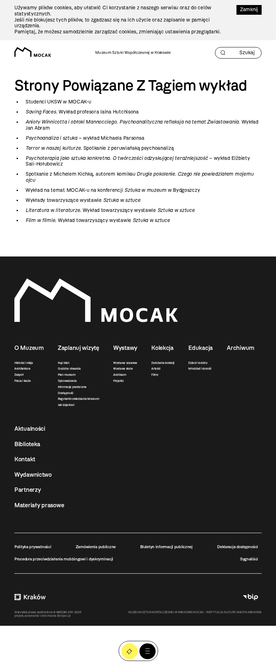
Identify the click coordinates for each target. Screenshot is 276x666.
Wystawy (125, 347)
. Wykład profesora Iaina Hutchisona (82, 112)
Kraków (30, 597)
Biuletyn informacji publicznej (166, 546)
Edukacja (200, 347)
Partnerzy (27, 489)
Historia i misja (23, 363)
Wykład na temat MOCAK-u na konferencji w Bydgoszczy (113, 190)
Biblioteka (27, 444)
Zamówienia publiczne (96, 546)
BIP (250, 597)
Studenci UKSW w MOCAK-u (58, 102)
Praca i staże (22, 381)
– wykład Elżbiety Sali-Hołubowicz (138, 161)
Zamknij (249, 9)
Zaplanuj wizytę (78, 347)
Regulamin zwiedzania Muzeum (78, 399)
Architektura (22, 368)
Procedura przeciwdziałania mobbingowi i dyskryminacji (63, 558)
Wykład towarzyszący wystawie (110, 210)
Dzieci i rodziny (198, 363)
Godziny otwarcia (69, 368)
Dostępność (65, 393)
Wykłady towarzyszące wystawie (83, 200)
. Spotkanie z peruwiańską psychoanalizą (100, 148)
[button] (147, 651)
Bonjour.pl (63, 616)
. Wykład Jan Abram (142, 125)
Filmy (154, 374)
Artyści (155, 368)
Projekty (118, 381)
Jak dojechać (66, 405)
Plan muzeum (66, 374)
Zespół (18, 374)
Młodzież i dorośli (199, 368)
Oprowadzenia (67, 381)
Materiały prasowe (39, 505)
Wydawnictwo (33, 474)
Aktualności (29, 428)
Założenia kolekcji (162, 363)
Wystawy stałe (123, 368)
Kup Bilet (129, 651)
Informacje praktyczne (72, 387)
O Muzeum (29, 347)
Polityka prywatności (32, 546)
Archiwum (119, 374)
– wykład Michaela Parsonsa (85, 138)
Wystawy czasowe (125, 363)
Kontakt (24, 459)
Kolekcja (162, 347)
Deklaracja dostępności (237, 546)
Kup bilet (63, 363)
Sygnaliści (249, 558)
